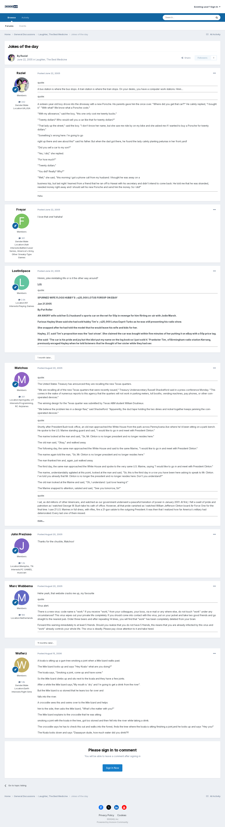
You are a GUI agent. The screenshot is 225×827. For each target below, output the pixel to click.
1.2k (23, 563)
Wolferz (21, 653)
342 (23, 101)
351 (23, 396)
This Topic (203, 17)
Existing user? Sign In (206, 6)
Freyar (21, 209)
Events (22, 26)
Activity (25, 17)
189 (23, 614)
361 (23, 238)
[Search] (216, 17)
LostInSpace (21, 271)
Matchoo (21, 368)
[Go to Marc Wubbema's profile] (21, 597)
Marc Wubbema (21, 586)
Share (187, 57)
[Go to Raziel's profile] (11, 57)
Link (40, 284)
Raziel (24, 55)
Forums (9, 26)
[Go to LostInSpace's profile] (21, 282)
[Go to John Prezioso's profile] (21, 545)
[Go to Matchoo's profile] (21, 379)
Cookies (121, 815)
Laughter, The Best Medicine (51, 59)
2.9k (22, 299)
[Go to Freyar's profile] (21, 221)
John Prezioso (21, 534)
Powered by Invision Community (112, 822)
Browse (12, 17)
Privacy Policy (106, 815)
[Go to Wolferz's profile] (21, 665)
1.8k (23, 682)
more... (41, 520)
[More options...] (214, 73)
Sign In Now (112, 767)
